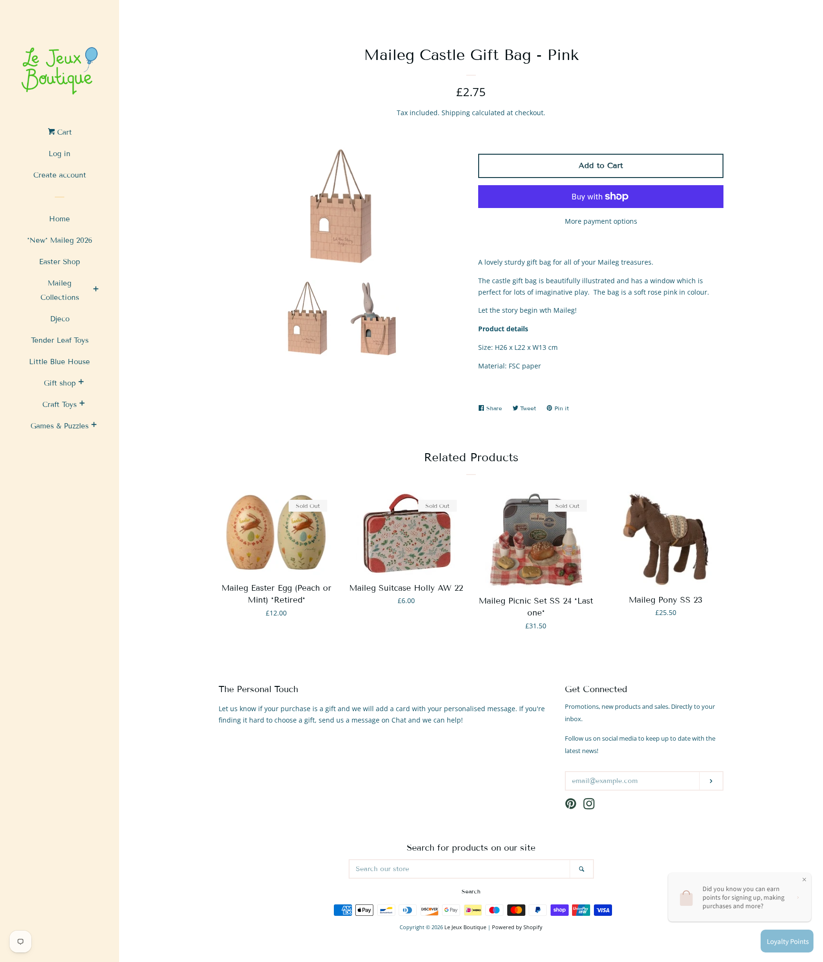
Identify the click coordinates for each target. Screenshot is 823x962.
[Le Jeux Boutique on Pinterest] (571, 805)
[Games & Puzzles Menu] (94, 426)
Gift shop (60, 383)
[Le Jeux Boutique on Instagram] (589, 805)
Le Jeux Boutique (465, 927)
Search (471, 891)
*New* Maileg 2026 (59, 240)
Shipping (456, 112)
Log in (59, 153)
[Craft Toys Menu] (82, 404)
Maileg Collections (59, 290)
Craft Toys (59, 404)
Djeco (60, 319)
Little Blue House (59, 361)
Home (59, 219)
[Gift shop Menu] (81, 383)
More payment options (601, 221)
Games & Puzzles (59, 426)
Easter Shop (59, 262)
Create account (59, 175)
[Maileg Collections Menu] (95, 290)
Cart (63, 132)
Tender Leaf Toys (60, 340)
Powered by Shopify (517, 927)
